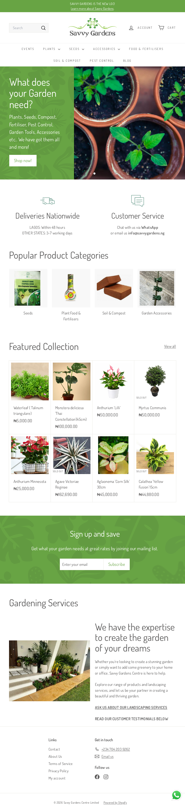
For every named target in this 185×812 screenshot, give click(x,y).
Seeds (75, 49)
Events (28, 49)
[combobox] (29, 28)
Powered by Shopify (115, 802)
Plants (50, 49)
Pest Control (102, 60)
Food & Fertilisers (146, 49)
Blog (127, 60)
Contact (54, 749)
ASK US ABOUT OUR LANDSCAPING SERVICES (131, 707)
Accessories (105, 49)
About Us (55, 756)
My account (57, 778)
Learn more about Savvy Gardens (92, 8)
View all (170, 346)
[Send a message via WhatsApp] (176, 795)
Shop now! (23, 160)
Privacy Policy (59, 771)
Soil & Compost (67, 60)
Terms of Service (61, 763)
